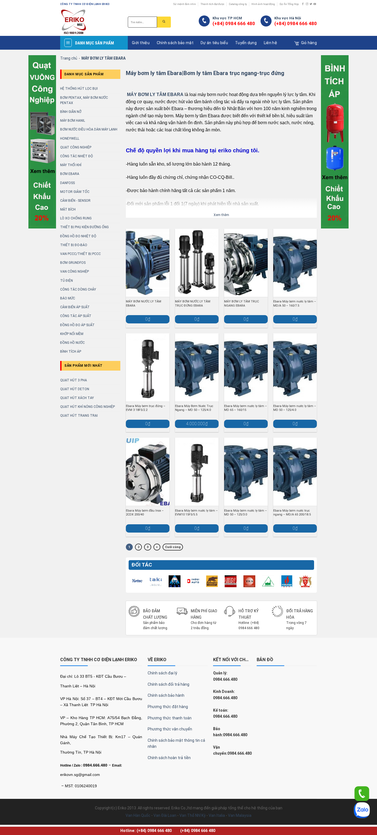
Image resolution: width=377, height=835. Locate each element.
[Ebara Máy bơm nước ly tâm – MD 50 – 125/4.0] (295, 367)
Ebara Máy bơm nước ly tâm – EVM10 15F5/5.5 (196, 512)
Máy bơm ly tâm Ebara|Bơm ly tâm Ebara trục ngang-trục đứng (205, 73)
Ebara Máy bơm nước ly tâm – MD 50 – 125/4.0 (294, 408)
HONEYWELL (69, 138)
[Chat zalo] (362, 810)
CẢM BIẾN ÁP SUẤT (75, 307)
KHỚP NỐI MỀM (71, 334)
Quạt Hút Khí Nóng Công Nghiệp (87, 407)
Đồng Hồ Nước (72, 343)
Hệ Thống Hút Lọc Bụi (79, 89)
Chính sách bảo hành (166, 695)
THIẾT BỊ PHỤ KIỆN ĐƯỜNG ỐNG (84, 227)
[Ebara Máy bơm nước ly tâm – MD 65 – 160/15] (246, 367)
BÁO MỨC (67, 298)
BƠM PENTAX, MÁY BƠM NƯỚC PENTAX (84, 100)
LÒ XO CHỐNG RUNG (76, 218)
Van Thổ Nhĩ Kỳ (192, 815)
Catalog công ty (238, 4)
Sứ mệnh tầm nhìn (184, 4)
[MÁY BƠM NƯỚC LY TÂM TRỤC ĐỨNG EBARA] (197, 263)
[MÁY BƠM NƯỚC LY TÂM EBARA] (147, 263)
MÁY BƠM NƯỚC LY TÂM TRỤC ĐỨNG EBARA (192, 303)
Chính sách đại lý (162, 673)
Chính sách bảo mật (175, 43)
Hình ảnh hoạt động (263, 4)
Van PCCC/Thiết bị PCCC (80, 254)
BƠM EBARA (69, 174)
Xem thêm (221, 215)
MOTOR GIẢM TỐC (74, 192)
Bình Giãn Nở (70, 112)
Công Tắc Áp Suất (75, 316)
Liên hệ (270, 43)
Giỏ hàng (309, 43)
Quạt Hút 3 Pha (73, 380)
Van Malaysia (239, 815)
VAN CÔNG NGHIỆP (74, 271)
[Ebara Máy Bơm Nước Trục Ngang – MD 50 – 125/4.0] (197, 367)
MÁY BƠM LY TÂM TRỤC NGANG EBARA (241, 303)
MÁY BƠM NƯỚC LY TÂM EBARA (143, 303)
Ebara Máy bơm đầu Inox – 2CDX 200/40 (145, 512)
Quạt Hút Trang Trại (79, 415)
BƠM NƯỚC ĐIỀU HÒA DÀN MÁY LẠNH (88, 129)
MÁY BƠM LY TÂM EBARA (155, 94)
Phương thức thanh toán (170, 718)
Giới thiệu (141, 43)
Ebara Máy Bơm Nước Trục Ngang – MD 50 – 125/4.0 (194, 408)
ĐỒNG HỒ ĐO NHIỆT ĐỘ (78, 236)
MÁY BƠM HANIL (72, 121)
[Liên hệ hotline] (362, 793)
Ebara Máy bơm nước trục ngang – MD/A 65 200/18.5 (292, 512)
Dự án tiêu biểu (214, 43)
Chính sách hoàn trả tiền (169, 758)
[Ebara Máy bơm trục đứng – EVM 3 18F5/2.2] (147, 367)
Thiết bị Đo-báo (73, 245)
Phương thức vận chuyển (170, 729)
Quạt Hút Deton (74, 389)
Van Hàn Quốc (138, 815)
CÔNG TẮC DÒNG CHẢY (78, 289)
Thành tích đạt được (212, 4)
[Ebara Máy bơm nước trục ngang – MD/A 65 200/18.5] (295, 472)
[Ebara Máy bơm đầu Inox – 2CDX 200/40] (147, 472)
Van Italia (217, 815)
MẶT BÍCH (68, 209)
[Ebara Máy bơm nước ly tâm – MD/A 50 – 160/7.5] (295, 263)
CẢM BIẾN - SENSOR (75, 201)
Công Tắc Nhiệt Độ (76, 156)
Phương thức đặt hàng (168, 706)
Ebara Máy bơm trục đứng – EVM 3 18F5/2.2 (145, 408)
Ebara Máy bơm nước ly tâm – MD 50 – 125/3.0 (245, 512)
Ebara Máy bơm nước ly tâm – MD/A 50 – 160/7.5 (294, 303)
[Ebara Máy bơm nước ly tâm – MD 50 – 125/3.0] (246, 472)
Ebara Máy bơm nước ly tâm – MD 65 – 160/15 (245, 408)
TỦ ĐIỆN (66, 281)
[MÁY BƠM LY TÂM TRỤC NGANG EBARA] (246, 263)
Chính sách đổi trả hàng (168, 684)
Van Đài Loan (164, 815)
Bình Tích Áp (70, 351)
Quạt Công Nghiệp (75, 147)
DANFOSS (67, 183)
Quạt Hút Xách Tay (77, 398)
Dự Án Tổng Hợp (289, 4)
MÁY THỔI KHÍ (70, 165)
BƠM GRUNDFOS (73, 263)
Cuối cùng (172, 547)
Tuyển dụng (246, 43)
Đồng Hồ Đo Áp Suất (77, 325)
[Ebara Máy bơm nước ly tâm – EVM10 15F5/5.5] (197, 472)
